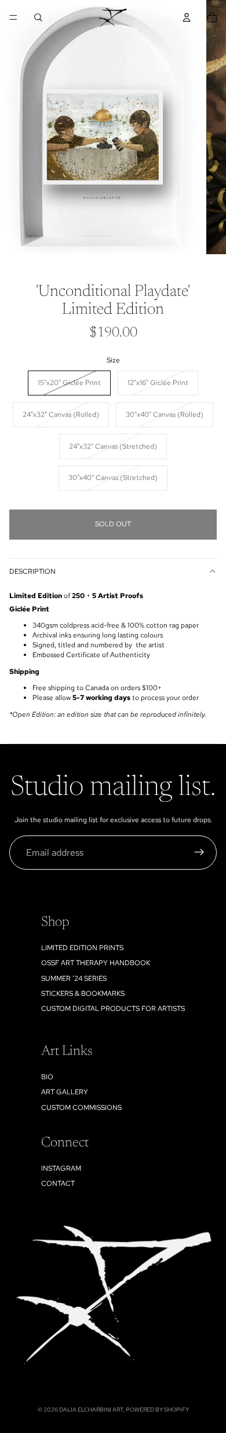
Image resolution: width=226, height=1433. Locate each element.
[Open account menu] (186, 17)
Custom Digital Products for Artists (113, 1008)
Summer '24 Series (74, 978)
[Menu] (13, 17)
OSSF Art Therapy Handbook (95, 962)
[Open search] (38, 17)
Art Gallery (64, 1092)
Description (32, 571)
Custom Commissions (81, 1107)
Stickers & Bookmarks (83, 993)
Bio (47, 1077)
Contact (58, 1183)
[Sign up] (199, 853)
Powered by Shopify (157, 1409)
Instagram (61, 1168)
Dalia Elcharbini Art (91, 1409)
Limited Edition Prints (82, 947)
